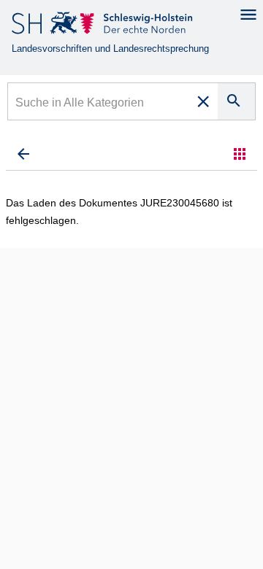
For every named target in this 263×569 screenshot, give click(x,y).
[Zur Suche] (23, 154)
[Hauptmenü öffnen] (248, 14)
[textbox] (99, 104)
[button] (240, 154)
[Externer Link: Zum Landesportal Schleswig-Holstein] (103, 26)
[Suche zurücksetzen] (203, 101)
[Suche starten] (236, 101)
